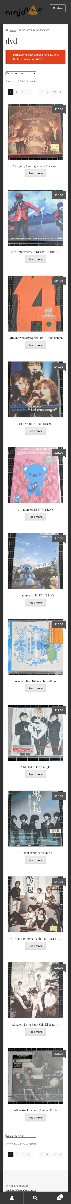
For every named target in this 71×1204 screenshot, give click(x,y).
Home (13, 30)
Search (35, 1198)
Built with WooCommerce (21, 1190)
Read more (36, 173)
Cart (54, 1195)
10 (54, 92)
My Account (12, 1198)
